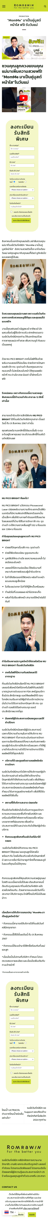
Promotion (24, 16)
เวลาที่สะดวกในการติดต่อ (18, 186)
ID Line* (12, 162)
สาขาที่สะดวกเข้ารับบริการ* (19, 195)
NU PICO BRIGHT (35, 684)
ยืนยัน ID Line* (15, 170)
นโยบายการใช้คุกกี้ (31, 1208)
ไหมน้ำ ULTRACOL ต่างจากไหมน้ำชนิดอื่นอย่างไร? (13, 1114)
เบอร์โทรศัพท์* (14, 154)
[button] (4, 6)
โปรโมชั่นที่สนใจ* (15, 203)
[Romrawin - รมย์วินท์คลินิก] (24, 5)
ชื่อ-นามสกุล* (14, 145)
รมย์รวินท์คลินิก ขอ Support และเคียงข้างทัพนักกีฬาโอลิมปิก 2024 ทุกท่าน (35, 1114)
